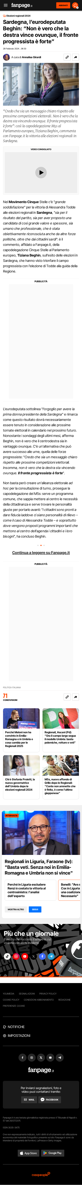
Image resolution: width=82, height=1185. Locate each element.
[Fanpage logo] (21, 5)
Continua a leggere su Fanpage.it (41, 552)
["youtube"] (24, 956)
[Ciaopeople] (41, 1174)
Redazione (64, 999)
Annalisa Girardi (31, 57)
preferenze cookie (14, 1005)
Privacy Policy (47, 993)
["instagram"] (16, 956)
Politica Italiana (12, 688)
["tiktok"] (7, 956)
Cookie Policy (11, 999)
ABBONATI (63, 5)
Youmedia (8, 993)
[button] (75, 57)
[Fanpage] (41, 1070)
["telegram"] (51, 956)
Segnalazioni (27, 993)
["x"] (33, 956)
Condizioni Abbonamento (39, 999)
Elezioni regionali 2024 (18, 15)
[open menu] (4, 5)
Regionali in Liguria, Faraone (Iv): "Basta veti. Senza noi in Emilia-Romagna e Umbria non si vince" (39, 867)
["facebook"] (42, 956)
